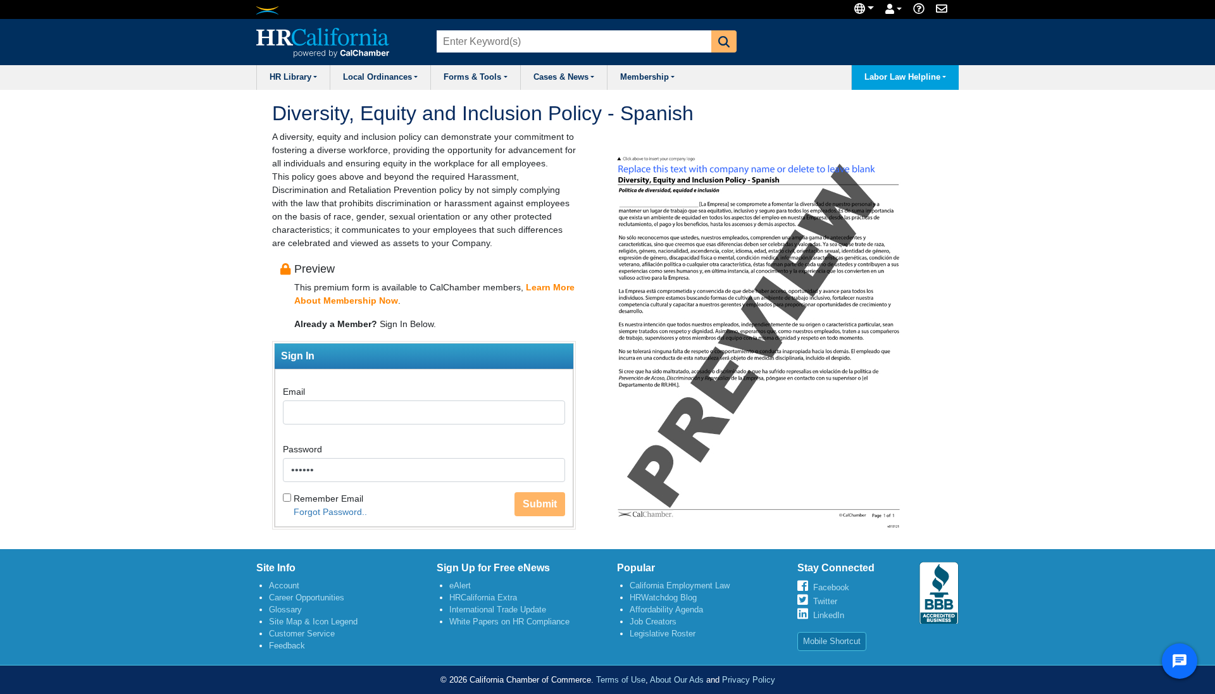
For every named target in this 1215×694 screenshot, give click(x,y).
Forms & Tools (472, 77)
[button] (724, 41)
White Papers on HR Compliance (509, 621)
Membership (644, 77)
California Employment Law (680, 585)
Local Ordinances (377, 77)
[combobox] (573, 41)
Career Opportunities (306, 597)
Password (302, 449)
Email (294, 392)
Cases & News (561, 77)
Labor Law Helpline (902, 77)
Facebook (831, 587)
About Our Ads (677, 680)
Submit (540, 504)
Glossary (285, 609)
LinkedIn (828, 615)
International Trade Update (497, 609)
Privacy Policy (748, 680)
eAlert (460, 585)
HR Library (290, 77)
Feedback (287, 645)
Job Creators (653, 621)
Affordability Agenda (666, 609)
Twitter (825, 601)
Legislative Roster (662, 633)
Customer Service (302, 633)
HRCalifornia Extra (483, 597)
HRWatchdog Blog (663, 597)
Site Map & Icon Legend (313, 621)
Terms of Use (620, 680)
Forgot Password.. (330, 512)
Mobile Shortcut (832, 641)
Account (284, 585)
